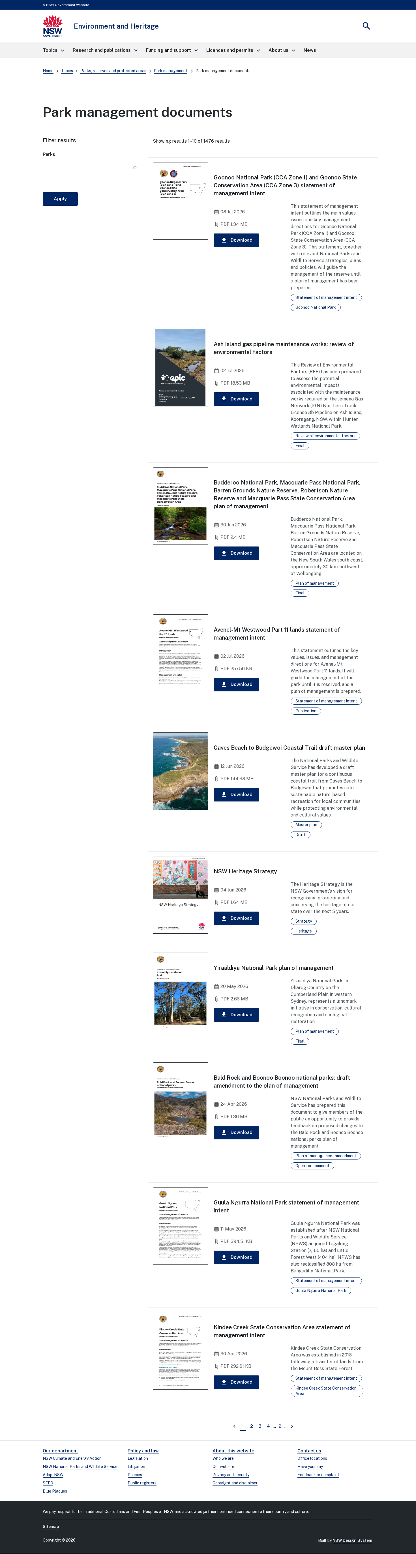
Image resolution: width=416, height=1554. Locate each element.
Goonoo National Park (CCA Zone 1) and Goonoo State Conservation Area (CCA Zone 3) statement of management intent (285, 185)
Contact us (309, 1451)
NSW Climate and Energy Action (72, 1458)
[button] (53, 50)
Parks (49, 154)
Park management (170, 70)
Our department (60, 1451)
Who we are (223, 1458)
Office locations (312, 1458)
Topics (67, 70)
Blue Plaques (55, 1491)
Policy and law (143, 1451)
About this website (233, 1451)
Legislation (138, 1458)
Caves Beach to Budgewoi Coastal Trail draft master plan (289, 747)
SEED (48, 1483)
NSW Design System (352, 1540)
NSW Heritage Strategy (245, 871)
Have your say (310, 1466)
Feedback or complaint (318, 1474)
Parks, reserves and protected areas (113, 70)
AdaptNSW (53, 1474)
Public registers (142, 1483)
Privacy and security (231, 1474)
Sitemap (51, 1526)
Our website (223, 1466)
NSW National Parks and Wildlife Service (80, 1466)
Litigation (136, 1466)
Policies (135, 1474)
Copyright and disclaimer (235, 1483)
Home (48, 70)
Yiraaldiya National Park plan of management (274, 967)
